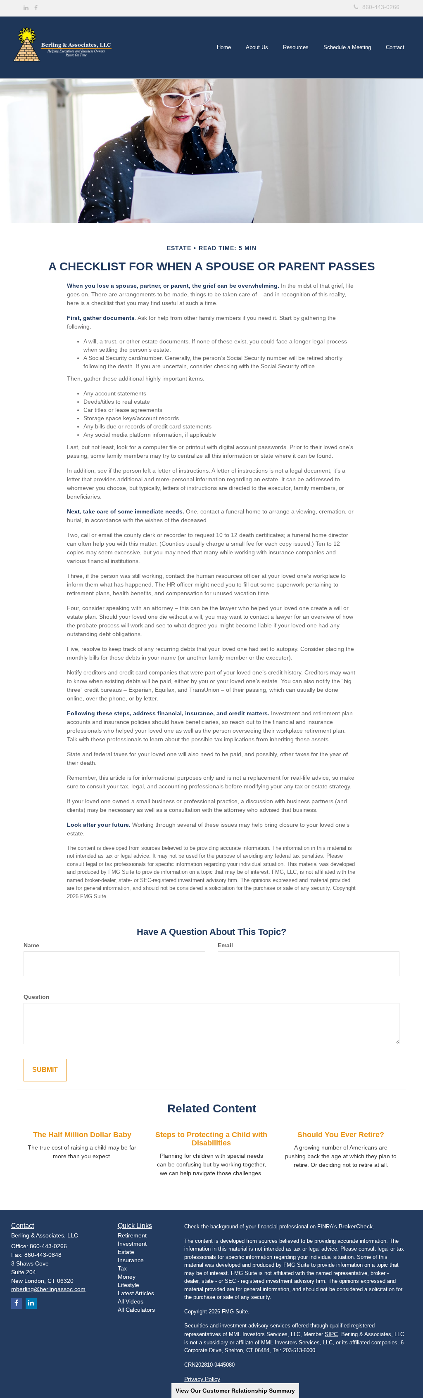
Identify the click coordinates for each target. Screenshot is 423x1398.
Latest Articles (136, 1293)
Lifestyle (128, 1285)
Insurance (131, 1260)
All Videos (130, 1301)
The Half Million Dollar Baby (82, 1135)
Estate (126, 1252)
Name (31, 945)
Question (37, 997)
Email (225, 945)
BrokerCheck (356, 1226)
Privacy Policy (202, 1379)
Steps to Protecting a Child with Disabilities (211, 1139)
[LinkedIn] (26, 8)
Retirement (132, 1235)
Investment (132, 1243)
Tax (122, 1268)
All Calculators (136, 1309)
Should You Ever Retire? (340, 1135)
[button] (257, 47)
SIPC (331, 1334)
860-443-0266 (380, 7)
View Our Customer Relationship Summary (235, 1390)
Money (126, 1276)
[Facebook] (36, 8)
